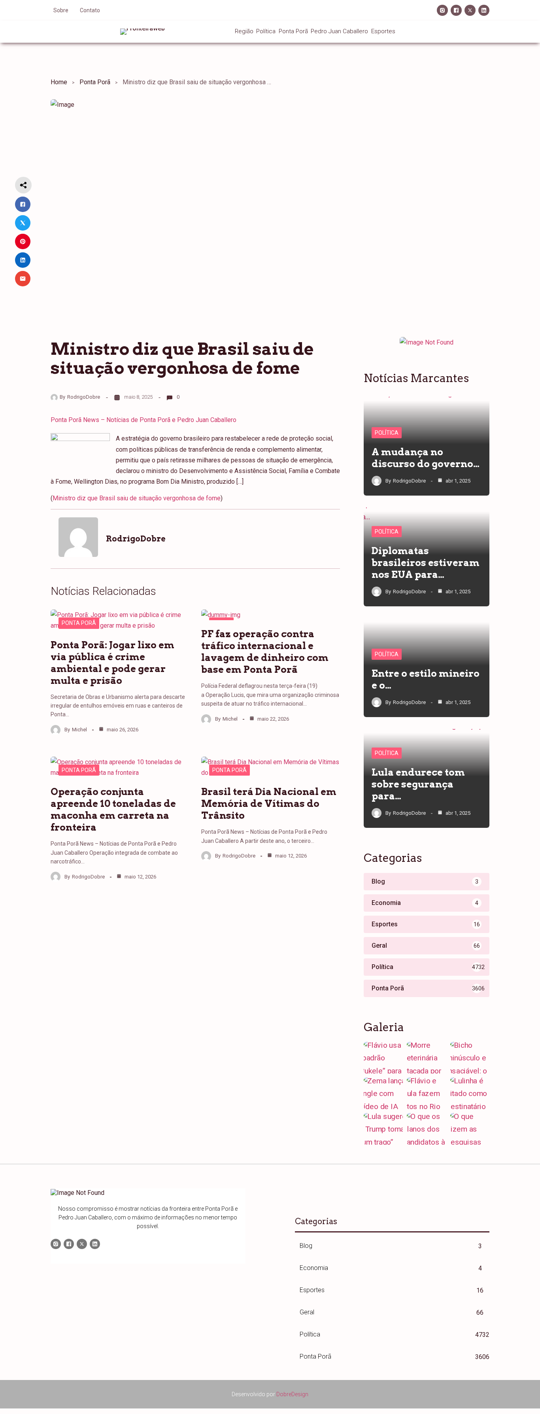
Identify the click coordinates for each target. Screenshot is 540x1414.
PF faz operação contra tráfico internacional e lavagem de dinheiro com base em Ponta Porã (265, 651)
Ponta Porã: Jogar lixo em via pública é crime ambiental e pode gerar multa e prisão (112, 662)
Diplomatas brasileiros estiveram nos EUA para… (426, 562)
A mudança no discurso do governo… (426, 457)
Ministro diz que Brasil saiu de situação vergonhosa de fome (137, 498)
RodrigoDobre (83, 397)
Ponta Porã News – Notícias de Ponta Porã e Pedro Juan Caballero (143, 420)
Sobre (60, 10)
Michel (79, 730)
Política (386, 433)
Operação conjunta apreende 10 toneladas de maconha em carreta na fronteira (113, 809)
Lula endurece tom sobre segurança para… (418, 784)
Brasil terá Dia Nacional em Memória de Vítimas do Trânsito (268, 803)
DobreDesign (292, 1394)
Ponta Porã (94, 82)
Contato (90, 10)
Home (59, 82)
